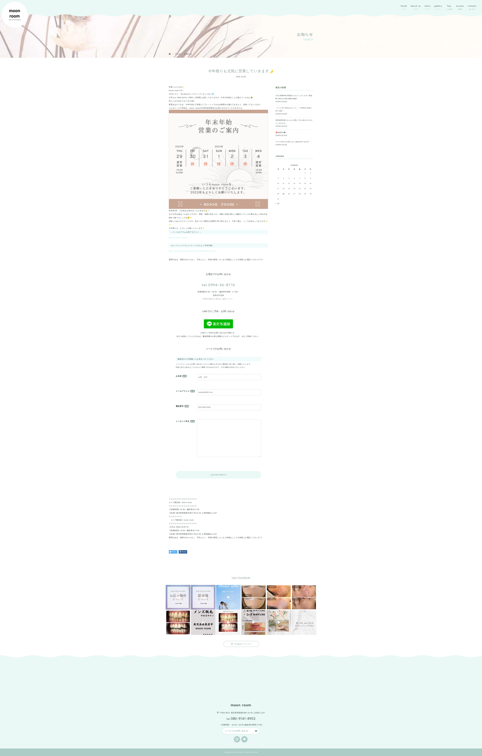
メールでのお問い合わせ (236, 731)
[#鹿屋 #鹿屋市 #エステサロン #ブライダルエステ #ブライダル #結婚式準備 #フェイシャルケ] (278, 622)
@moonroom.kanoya (178, 238)
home (404, 6)
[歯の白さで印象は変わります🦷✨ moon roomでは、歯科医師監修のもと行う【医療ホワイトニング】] (228, 622)
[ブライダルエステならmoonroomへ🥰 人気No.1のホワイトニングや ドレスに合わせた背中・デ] (228, 597)
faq (449, 6)
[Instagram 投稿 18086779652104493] (203, 597)
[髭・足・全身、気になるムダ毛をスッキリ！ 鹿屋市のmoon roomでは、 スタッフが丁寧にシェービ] (203, 622)
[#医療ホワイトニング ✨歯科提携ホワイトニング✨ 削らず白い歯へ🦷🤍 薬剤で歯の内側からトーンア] (178, 622)
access (460, 6)
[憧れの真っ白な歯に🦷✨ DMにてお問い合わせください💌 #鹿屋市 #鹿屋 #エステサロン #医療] (304, 622)
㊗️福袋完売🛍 (281, 132)
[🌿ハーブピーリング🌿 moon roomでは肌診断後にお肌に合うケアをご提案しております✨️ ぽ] (253, 597)
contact (472, 6)
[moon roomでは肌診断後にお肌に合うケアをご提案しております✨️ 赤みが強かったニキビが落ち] (278, 597)
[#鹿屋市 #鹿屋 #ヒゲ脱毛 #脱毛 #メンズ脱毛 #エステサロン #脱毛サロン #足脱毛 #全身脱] (253, 622)
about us (416, 6)
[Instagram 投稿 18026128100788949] (178, 597)
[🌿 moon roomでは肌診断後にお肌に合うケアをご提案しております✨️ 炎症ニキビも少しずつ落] (304, 597)
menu (428, 6)
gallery (438, 6)
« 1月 (278, 203)
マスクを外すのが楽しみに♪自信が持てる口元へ (293, 142)
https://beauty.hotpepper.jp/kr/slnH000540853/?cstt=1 (193, 251)
